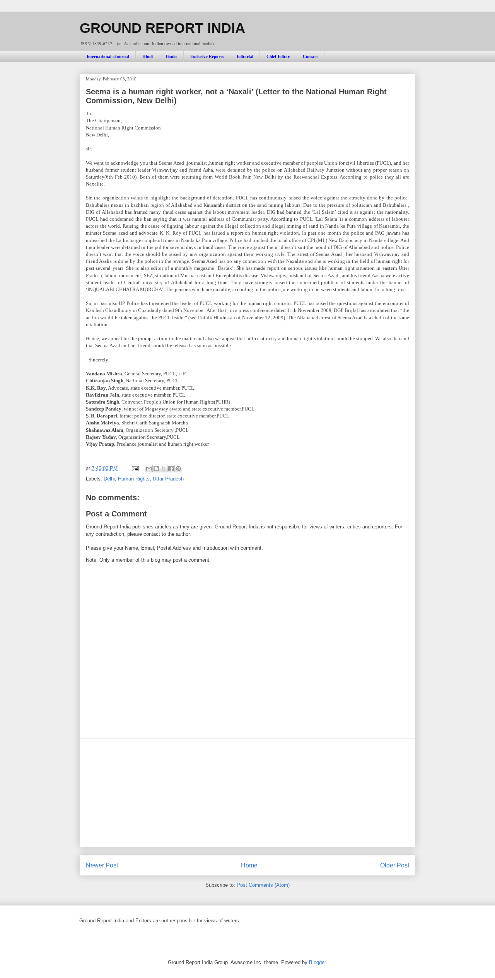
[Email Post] (134, 468)
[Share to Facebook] (171, 468)
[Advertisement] (247, 793)
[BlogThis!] (156, 468)
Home (249, 865)
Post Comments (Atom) (263, 885)
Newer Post (102, 865)
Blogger (317, 962)
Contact (310, 56)
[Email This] (149, 468)
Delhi (109, 479)
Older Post (394, 865)
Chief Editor (278, 56)
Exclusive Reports (207, 56)
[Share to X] (163, 468)
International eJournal (108, 56)
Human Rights (134, 479)
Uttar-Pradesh (168, 479)
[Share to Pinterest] (178, 468)
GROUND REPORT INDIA (162, 28)
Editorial (245, 56)
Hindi (147, 56)
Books (171, 56)
